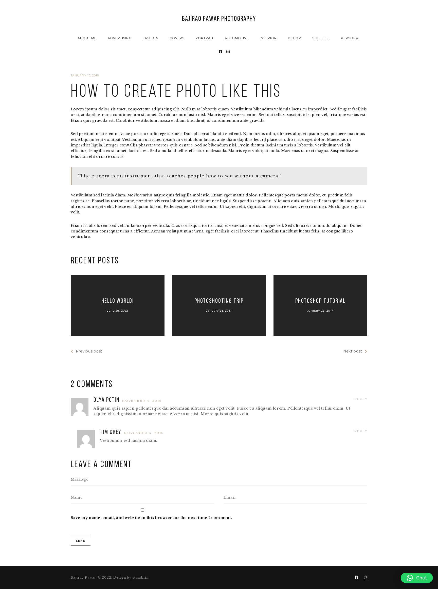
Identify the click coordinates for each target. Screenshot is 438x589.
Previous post (89, 351)
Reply (360, 399)
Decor (294, 38)
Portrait (204, 38)
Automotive (237, 38)
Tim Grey (111, 432)
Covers (177, 38)
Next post (352, 351)
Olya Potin (107, 400)
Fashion (150, 38)
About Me (87, 38)
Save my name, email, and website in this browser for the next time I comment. (151, 517)
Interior (268, 38)
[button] (417, 578)
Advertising (120, 38)
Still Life (321, 38)
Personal (350, 38)
